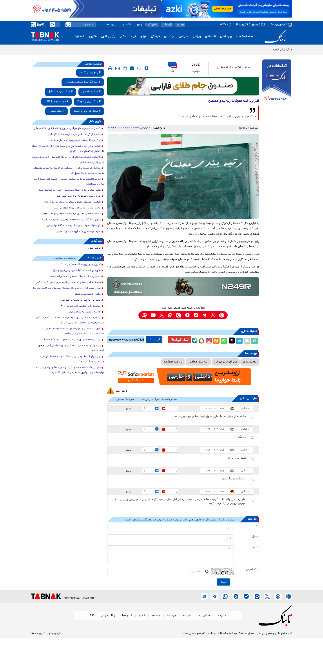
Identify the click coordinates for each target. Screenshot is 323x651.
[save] (125, 68)
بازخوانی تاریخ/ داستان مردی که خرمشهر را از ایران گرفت (255, 49)
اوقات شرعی (108, 616)
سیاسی (183, 36)
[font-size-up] (146, 68)
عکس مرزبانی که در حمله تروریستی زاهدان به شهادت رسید (69, 190)
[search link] (68, 24)
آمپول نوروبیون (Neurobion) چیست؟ (81, 265)
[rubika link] (221, 315)
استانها (79, 36)
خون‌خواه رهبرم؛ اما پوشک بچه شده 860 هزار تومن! (74, 226)
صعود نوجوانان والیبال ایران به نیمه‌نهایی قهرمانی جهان (71, 214)
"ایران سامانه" (38, 633)
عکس (123, 36)
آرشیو (139, 25)
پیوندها (110, 25)
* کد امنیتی (252, 570)
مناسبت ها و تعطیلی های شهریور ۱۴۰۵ (80, 306)
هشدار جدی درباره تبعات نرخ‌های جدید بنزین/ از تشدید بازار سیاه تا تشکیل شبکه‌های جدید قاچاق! (68, 148)
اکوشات (167, 25)
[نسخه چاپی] (254, 341)
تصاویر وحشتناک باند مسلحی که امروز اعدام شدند (74, 276)
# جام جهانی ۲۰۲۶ (90, 72)
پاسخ (128, 408)
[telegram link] (204, 315)
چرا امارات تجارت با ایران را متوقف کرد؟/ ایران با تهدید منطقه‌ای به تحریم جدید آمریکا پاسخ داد (68, 170)
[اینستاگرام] (208, 340)
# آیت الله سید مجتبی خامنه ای (83, 82)
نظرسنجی (126, 25)
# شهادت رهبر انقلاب (56, 101)
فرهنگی (155, 36)
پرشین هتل (94, 248)
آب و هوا (127, 616)
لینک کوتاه (181, 339)
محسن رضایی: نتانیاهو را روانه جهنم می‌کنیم (77, 208)
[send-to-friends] (117, 68)
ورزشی (196, 36)
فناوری (92, 36)
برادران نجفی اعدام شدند (88, 294)
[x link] (161, 315)
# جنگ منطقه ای (91, 92)
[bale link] (196, 315)
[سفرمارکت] (183, 376)
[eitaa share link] (216, 341)
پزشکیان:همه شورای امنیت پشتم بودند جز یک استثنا (72, 340)
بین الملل (226, 36)
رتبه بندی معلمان (198, 362)
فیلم (133, 36)
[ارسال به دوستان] (247, 341)
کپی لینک (154, 339)
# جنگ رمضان (56, 111)
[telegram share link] (239, 341)
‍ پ (138, 68)
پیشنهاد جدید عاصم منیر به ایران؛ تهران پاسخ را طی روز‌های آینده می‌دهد (71, 348)
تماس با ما (204, 616)
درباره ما (221, 616)
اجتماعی (169, 36)
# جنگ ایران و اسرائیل (60, 92)
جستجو (156, 616)
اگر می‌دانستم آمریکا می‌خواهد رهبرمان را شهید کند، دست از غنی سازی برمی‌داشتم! (68, 181)
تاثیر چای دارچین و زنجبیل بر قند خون (80, 300)
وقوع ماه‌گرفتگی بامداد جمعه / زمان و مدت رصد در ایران (71, 220)
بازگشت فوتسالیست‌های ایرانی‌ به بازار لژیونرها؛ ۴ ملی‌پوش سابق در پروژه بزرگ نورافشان (68, 159)
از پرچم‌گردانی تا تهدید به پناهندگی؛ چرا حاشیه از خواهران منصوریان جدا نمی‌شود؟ (72, 359)
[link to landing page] (276, 36)
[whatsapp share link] (224, 341)
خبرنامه (187, 616)
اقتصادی (210, 36)
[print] (110, 68)
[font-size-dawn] (132, 68)
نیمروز (180, 25)
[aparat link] (144, 315)
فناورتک (152, 25)
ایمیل (255, 537)
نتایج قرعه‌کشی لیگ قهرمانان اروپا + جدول (78, 232)
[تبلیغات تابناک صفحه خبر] (276, 81)
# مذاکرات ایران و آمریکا (87, 111)
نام (257, 526)
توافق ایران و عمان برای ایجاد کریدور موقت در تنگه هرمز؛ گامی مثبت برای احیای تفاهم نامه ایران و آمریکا (69, 320)
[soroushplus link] (187, 315)
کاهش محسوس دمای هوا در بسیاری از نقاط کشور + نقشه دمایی (67, 129)
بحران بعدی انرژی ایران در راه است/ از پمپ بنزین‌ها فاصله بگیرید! (67, 288)
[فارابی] (183, 86)
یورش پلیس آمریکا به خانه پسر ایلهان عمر (78, 196)
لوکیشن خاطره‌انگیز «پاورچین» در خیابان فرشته (76, 140)
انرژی (143, 36)
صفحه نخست (244, 36)
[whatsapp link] (213, 315)
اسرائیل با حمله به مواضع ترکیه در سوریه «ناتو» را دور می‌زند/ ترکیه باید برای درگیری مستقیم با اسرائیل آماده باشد (70, 370)
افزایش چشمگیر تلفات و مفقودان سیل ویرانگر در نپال (72, 202)
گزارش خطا (121, 391)
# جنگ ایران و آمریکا (89, 101)
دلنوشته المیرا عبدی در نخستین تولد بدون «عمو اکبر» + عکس (68, 282)
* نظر (255, 547)
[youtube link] (153, 315)
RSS (92, 616)
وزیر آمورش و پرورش (225, 362)
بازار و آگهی (108, 36)
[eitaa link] (170, 315)
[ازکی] (227, 9)
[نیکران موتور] (183, 286)
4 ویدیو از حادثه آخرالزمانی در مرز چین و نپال (77, 271)
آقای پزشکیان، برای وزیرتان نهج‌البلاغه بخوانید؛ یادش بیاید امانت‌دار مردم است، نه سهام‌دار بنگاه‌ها (71, 331)
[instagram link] (178, 315)
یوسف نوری (249, 362)
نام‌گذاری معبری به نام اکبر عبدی (84, 312)
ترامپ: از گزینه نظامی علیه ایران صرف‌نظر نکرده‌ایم (75, 134)
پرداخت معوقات (173, 362)
